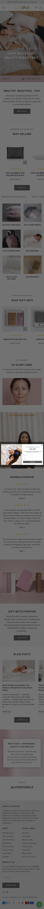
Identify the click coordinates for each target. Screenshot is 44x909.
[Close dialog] (42, 445)
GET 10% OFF (32, 462)
